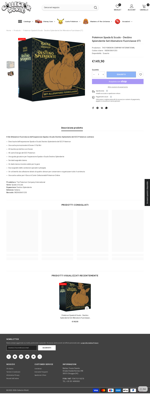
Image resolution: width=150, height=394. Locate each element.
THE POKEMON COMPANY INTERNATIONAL (118, 48)
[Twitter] (40, 356)
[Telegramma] (97, 108)
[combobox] (67, 7)
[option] (51, 69)
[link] (141, 74)
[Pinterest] (21, 356)
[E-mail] (102, 108)
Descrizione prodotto (72, 128)
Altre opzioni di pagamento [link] (118, 87)
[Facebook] (93, 108)
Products (17, 30)
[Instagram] (15, 356)
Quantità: (95, 70)
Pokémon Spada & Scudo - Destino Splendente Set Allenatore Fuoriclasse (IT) (75, 316)
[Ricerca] (70, 7)
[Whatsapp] (106, 108)
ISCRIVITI (47, 348)
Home (8, 30)
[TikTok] (27, 356)
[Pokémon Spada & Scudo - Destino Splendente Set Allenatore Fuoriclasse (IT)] (75, 296)
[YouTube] (33, 356)
